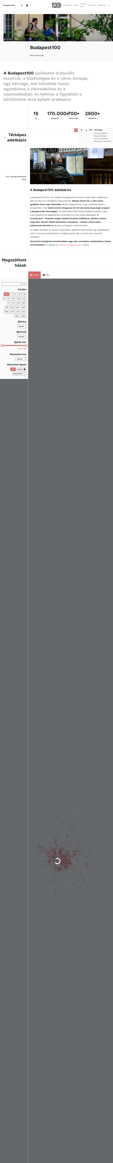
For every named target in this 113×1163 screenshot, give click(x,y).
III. (20, 294)
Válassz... (22, 326)
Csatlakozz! (92, 5)
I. (11, 294)
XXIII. (23, 316)
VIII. (19, 298)
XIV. (7, 307)
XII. (18, 303)
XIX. (12, 312)
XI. (14, 303)
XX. (18, 312)
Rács (47, 275)
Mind (6, 294)
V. (4, 298)
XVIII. (7, 312)
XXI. (24, 312)
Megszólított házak (100, 136)
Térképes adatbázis (100, 133)
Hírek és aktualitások (101, 138)
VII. (14, 298)
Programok (67, 5)
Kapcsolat (102, 5)
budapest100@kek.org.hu (70, 245)
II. (15, 294)
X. (9, 303)
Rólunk (75, 5)
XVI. (17, 307)
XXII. (17, 316)
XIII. (24, 303)
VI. (9, 298)
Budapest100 (9, 5)
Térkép (36, 275)
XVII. (23, 307)
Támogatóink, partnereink (102, 141)
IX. (24, 298)
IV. (24, 294)
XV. (12, 307)
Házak (58, 5)
